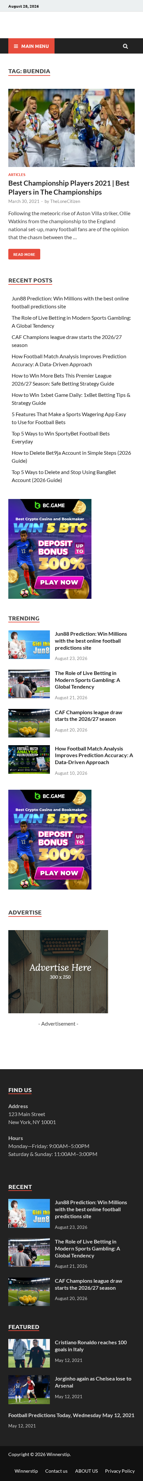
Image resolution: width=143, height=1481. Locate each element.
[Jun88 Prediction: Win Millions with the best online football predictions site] (29, 634)
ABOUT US (86, 1471)
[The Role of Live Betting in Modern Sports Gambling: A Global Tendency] (29, 673)
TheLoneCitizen (65, 201)
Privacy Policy (120, 1471)
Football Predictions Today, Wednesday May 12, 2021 (71, 1415)
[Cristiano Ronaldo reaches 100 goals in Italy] (29, 1343)
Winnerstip (58, 1454)
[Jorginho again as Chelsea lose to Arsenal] (29, 1379)
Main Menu (35, 46)
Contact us (56, 1471)
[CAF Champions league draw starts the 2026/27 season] (29, 713)
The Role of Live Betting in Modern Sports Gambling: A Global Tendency (87, 680)
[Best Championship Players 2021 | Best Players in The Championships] (71, 129)
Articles (16, 174)
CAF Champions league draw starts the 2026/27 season (88, 715)
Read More (21, 253)
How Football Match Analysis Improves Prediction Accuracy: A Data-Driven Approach (94, 755)
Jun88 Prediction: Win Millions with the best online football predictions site (91, 640)
